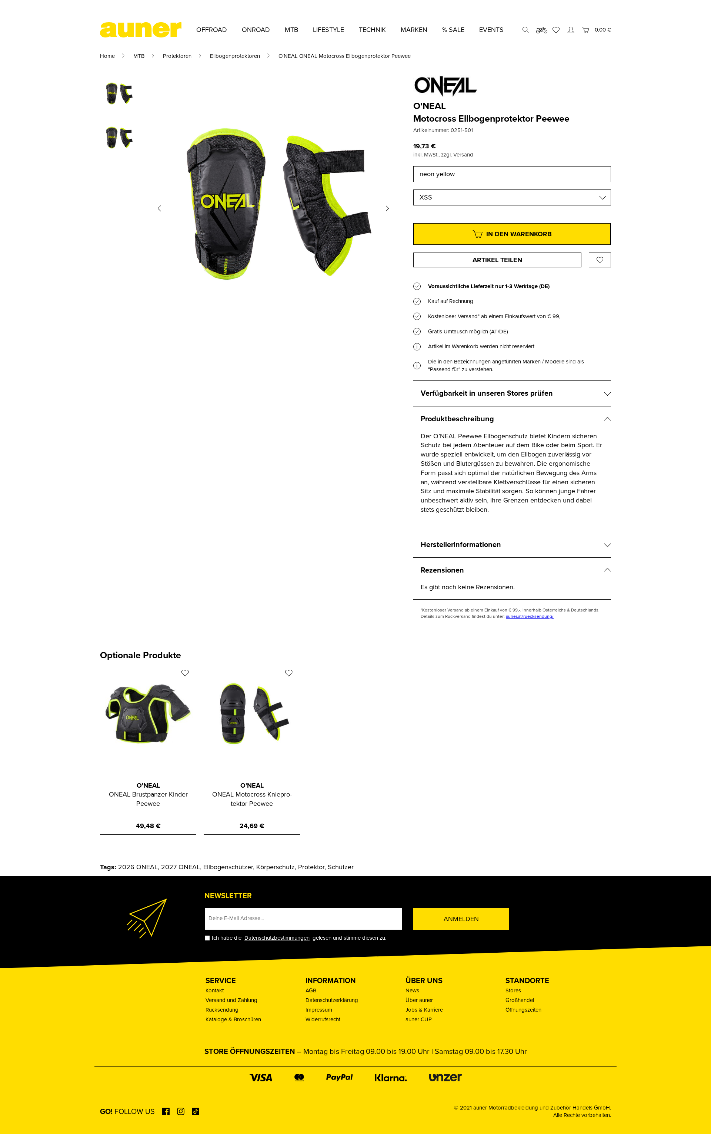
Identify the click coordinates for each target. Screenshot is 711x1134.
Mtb (291, 29)
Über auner (419, 1000)
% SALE (453, 29)
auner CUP (418, 1019)
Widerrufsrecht (323, 1019)
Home (107, 56)
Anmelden (461, 919)
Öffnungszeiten (523, 1010)
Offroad (211, 29)
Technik (372, 29)
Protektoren (177, 56)
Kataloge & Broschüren (233, 1019)
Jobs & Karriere (424, 1010)
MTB (138, 56)
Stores (513, 990)
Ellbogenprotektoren (235, 56)
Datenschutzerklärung (332, 1000)
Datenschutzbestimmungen (277, 938)
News (412, 990)
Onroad (256, 29)
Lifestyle (328, 29)
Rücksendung (222, 1010)
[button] (159, 208)
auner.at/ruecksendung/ (530, 616)
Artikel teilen (497, 260)
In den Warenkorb (519, 234)
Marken (414, 29)
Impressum (319, 1010)
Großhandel (519, 1000)
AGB (311, 990)
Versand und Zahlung (231, 1000)
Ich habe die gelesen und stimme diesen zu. (299, 938)
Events (491, 29)
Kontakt (215, 990)
